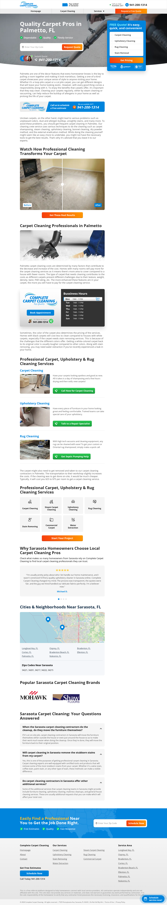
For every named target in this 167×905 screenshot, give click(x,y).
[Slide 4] (66, 599)
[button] (62, 627)
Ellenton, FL (82, 652)
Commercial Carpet (92, 859)
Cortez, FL (26, 652)
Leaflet (101, 642)
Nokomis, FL (55, 656)
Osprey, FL (55, 648)
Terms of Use (109, 902)
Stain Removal (122, 52)
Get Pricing (126, 60)
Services (98, 11)
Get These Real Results (62, 215)
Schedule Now (34, 873)
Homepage (36, 11)
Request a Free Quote (131, 11)
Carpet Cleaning (67, 11)
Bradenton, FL (83, 648)
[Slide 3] (63, 599)
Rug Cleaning (121, 46)
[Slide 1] (58, 599)
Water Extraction (60, 863)
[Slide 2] (61, 599)
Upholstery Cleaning (125, 40)
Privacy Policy (120, 902)
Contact (23, 858)
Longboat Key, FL (30, 648)
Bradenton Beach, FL (59, 652)
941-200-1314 (88, 107)
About (23, 854)
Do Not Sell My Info (96, 902)
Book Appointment (40, 312)
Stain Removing (60, 859)
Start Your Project (62, 538)
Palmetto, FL (28, 656)
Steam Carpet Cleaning (94, 850)
